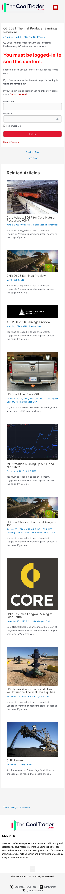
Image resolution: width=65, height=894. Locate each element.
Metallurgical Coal (35, 225)
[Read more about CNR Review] (33, 739)
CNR (23, 225)
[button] (55, 7)
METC (15, 402)
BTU (31, 398)
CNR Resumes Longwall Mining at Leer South (29, 615)
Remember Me (13, 126)
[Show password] (57, 119)
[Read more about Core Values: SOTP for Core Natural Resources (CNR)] (33, 196)
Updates (19, 37)
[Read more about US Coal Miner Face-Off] (33, 371)
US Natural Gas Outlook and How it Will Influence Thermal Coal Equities (31, 690)
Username (8, 101)
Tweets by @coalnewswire (16, 807)
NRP (34, 471)
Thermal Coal (51, 225)
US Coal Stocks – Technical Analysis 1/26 (31, 523)
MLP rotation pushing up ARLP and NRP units (30, 465)
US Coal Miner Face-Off (23, 394)
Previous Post (33, 152)
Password (8, 113)
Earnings (9, 37)
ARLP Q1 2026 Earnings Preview (28, 322)
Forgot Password (11, 142)
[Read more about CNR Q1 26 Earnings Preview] (33, 261)
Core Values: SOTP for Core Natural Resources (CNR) (31, 219)
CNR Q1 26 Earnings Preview (26, 275)
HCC (42, 398)
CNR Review (15, 760)
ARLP (25, 326)
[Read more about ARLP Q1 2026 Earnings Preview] (33, 311)
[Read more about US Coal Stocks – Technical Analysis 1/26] (33, 507)
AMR (26, 398)
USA (35, 402)
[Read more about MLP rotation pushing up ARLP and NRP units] (33, 442)
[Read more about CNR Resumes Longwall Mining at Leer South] (33, 584)
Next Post (33, 158)
